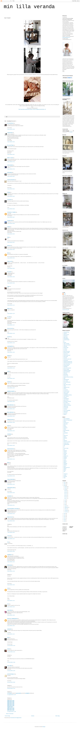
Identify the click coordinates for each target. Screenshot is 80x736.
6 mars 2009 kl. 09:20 (11, 268)
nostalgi (64, 454)
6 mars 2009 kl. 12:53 (11, 342)
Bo (63, 341)
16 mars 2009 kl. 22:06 (11, 670)
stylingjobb (65, 463)
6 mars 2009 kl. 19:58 (11, 422)
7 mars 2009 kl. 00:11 (11, 505)
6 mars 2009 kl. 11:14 (11, 305)
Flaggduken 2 (9, 554)
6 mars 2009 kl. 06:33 (11, 141)
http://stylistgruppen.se (66, 37)
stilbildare (65, 461)
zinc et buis (65, 412)
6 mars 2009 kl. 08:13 (11, 188)
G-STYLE (8, 336)
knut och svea (65, 375)
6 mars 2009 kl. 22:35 (11, 484)
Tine (8, 542)
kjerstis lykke (65, 374)
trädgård (64, 468)
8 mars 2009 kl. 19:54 (11, 625)
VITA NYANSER (10, 165)
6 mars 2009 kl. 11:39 (11, 313)
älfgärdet (64, 414)
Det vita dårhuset (10, 123)
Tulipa (8, 286)
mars (65, 489)
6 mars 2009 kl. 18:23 (11, 378)
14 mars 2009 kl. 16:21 (11, 651)
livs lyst (64, 383)
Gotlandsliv (9, 629)
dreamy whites (65, 347)
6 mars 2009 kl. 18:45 (11, 387)
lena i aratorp (65, 380)
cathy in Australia (66, 343)
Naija (8, 237)
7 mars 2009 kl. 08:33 (11, 520)
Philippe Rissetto (10, 419)
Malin (8, 637)
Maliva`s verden (10, 157)
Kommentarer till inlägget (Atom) (15, 717)
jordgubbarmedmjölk (66, 370)
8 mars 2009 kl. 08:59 (11, 551)
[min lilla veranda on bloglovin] (67, 78)
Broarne (64, 342)
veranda (64, 475)
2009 (65, 485)
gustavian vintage (66, 352)
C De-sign (9, 535)
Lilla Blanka (9, 434)
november (66, 510)
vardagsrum (65, 473)
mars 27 (65, 498)
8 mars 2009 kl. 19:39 (11, 615)
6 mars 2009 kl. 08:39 (11, 223)
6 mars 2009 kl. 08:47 (11, 242)
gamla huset (65, 435)
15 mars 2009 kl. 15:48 (11, 662)
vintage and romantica (67, 405)
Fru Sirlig (8, 316)
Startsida (32, 715)
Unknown (9, 381)
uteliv (64, 471)
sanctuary (65, 397)
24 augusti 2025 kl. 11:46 (11, 711)
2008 (65, 483)
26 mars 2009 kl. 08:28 (11, 682)
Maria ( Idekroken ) (10, 412)
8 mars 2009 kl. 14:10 (11, 600)
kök (64, 449)
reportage (65, 457)
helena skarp (65, 356)
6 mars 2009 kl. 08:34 (11, 196)
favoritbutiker (65, 432)
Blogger (44, 726)
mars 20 (65, 496)
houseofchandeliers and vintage (13, 508)
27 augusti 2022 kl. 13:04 (11, 694)
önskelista (65, 476)
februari (65, 488)
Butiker (64, 425)
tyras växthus (65, 402)
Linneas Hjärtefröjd (10, 479)
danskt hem (65, 427)
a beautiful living (66, 332)
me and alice (65, 389)
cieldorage (65, 346)
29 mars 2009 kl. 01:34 (11, 688)
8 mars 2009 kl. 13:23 (11, 584)
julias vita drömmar (66, 371)
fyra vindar (9, 271)
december (66, 511)
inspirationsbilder (66, 444)
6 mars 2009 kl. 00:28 (11, 129)
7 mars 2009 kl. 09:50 (11, 532)
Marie (8, 462)
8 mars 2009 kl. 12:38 (11, 571)
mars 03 (65, 490)
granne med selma (66, 351)
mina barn (65, 453)
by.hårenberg (9, 172)
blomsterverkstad (66, 339)
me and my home (66, 391)
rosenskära (9, 199)
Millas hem (9, 308)
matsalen (65, 452)
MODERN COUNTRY (11, 391)
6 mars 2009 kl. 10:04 (11, 276)
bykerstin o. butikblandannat (12, 618)
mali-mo (64, 388)
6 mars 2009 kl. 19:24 (11, 408)
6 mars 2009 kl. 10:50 (11, 283)
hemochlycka (65, 360)
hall (64, 439)
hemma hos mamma (66, 441)
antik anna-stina (66, 334)
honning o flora (66, 443)
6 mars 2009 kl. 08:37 (11, 217)
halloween (65, 440)
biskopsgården (65, 338)
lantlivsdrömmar (66, 379)
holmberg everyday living (67, 361)
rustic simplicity (66, 396)
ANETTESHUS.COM (10, 487)
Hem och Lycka (10, 328)
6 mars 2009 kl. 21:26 (11, 459)
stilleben (64, 462)
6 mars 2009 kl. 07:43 (11, 161)
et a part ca (65, 348)
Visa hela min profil (65, 309)
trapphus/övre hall (66, 467)
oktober (65, 508)
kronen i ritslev (65, 448)
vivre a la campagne (66, 410)
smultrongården (10, 346)
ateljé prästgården (66, 418)
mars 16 (65, 495)
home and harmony (66, 364)
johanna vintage (66, 369)
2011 (65, 515)
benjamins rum (65, 422)
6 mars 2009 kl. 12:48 (11, 333)
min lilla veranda (29, 7)
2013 (65, 518)
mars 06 (65, 492)
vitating (8, 226)
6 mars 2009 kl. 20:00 (11, 430)
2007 (65, 482)
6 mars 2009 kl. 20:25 (11, 445)
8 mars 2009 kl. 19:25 (11, 606)
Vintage (8, 192)
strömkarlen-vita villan (67, 401)
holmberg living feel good (67, 362)
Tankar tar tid (9, 261)
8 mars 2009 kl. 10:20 (11, 561)
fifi (63, 434)
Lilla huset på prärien (11, 179)
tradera (64, 466)
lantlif (64, 378)
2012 (65, 516)
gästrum (64, 436)
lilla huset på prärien (66, 382)
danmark (64, 426)
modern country (66, 392)
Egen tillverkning (66, 430)
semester (65, 458)
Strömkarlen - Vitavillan (11, 212)
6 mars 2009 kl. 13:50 (11, 352)
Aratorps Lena (9, 220)
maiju (8, 371)
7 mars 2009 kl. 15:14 (11, 538)
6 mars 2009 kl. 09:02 (11, 249)
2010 (65, 513)
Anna (8, 588)
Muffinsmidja (9, 565)
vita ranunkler (65, 407)
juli (65, 504)
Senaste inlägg (7, 715)
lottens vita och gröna (67, 384)
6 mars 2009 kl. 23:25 (11, 492)
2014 (65, 519)
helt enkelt (65, 357)
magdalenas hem (66, 387)
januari (65, 486)
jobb (64, 445)
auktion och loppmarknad (67, 420)
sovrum (64, 459)
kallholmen (65, 373)
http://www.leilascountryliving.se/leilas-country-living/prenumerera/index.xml (32, 109)
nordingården (65, 393)
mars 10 (65, 493)
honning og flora (66, 365)
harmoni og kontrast (66, 355)
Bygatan (8, 355)
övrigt (64, 477)
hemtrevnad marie (10, 448)
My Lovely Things (10, 145)
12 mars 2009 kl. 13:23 (11, 645)
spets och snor (65, 400)
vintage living (65, 406)
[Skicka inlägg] (6, 116)
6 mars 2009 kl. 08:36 (11, 208)
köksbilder (65, 450)
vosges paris (65, 411)
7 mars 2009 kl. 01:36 (11, 513)
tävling (64, 470)
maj (65, 501)
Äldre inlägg (57, 715)
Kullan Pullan (9, 610)
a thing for (65, 333)
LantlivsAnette (9, 132)
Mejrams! (9, 245)
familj (64, 431)
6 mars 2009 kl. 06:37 (11, 154)
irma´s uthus (9, 665)
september (66, 507)
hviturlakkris (65, 366)
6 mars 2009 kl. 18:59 (11, 401)
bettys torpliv (65, 337)
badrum (64, 421)
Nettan (8, 425)
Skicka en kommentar (9, 713)
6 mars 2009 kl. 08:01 (11, 176)
